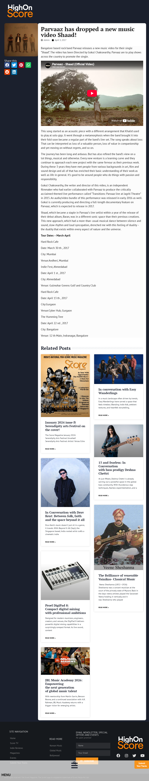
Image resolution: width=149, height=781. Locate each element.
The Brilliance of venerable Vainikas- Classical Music (118, 577)
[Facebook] (118, 755)
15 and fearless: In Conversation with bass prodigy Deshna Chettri (117, 468)
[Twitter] (134, 755)
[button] (74, 763)
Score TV (14, 743)
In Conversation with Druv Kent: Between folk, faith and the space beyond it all (65, 516)
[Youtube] (142, 755)
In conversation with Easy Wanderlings (117, 391)
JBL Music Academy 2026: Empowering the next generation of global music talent (64, 685)
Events (13, 757)
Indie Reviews (16, 748)
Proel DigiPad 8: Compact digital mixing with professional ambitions (65, 609)
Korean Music (56, 745)
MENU (6, 775)
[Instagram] (126, 755)
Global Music (56, 750)
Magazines (15, 752)
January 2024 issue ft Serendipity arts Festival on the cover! (65, 426)
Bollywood (55, 755)
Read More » (50, 449)
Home (13, 738)
